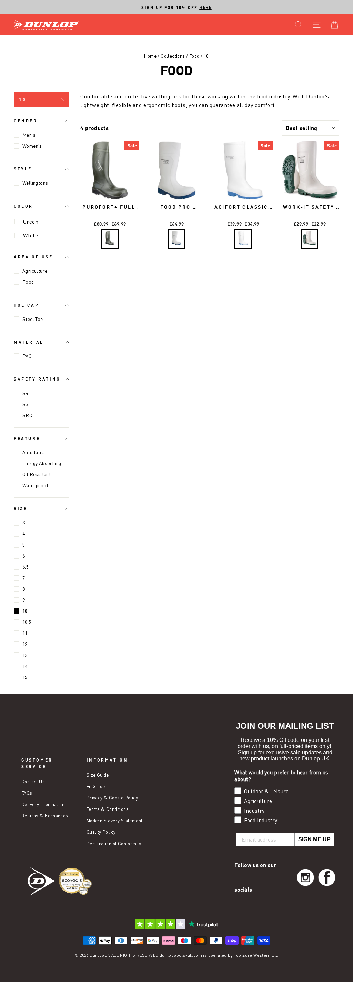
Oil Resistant (36, 474)
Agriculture (34, 271)
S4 (25, 393)
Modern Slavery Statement (115, 820)
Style (23, 168)
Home (150, 56)
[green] (110, 239)
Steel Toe (32, 319)
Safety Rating (37, 378)
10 (22, 99)
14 (25, 666)
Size (20, 508)
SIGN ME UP (314, 839)
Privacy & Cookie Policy (112, 798)
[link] (305, 877)
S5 (25, 404)
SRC (27, 415)
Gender (26, 120)
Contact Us (33, 781)
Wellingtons (35, 183)
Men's (29, 135)
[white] (176, 239)
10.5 (26, 622)
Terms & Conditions (108, 809)
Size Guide (98, 775)
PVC (27, 356)
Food (194, 56)
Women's (32, 146)
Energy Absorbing (41, 463)
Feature (27, 438)
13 (25, 655)
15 (25, 677)
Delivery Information (42, 804)
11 (25, 633)
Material (29, 342)
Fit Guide (96, 786)
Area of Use (33, 256)
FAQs (26, 793)
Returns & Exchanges (44, 815)
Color (23, 206)
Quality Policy (101, 832)
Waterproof (35, 485)
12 (25, 644)
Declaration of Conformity (114, 843)
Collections (173, 56)
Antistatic (33, 452)
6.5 (25, 567)
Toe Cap (26, 305)
